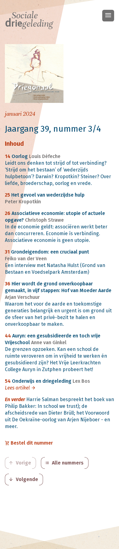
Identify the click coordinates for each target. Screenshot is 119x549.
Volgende (23, 479)
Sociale (29, 19)
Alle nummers (64, 463)
